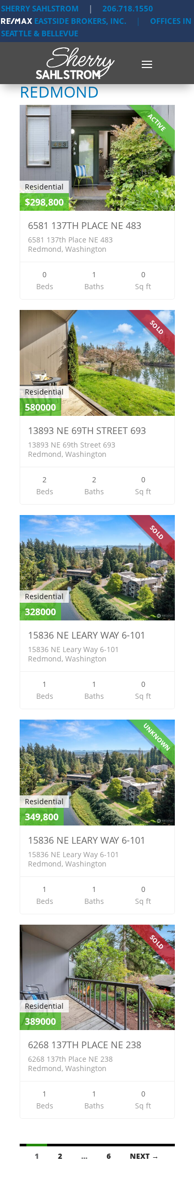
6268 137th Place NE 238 (84, 1044)
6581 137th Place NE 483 (84, 225)
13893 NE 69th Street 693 (87, 430)
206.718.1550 (127, 8)
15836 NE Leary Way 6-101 (86, 635)
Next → (144, 1156)
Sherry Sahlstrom (40, 8)
